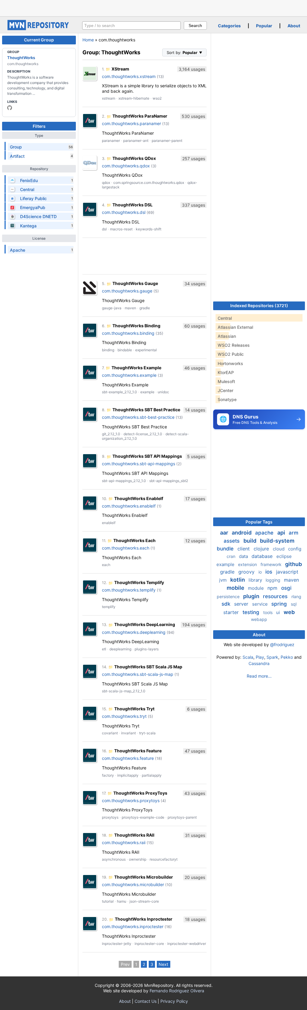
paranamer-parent (167, 140)
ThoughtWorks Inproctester (143, 919)
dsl (104, 229)
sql (294, 604)
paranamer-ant (135, 140)
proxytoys (110, 817)
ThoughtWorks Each (134, 540)
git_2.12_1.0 (111, 434)
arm (293, 533)
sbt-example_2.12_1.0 (119, 392)
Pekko (287, 657)
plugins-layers (147, 649)
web (289, 612)
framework (272, 564)
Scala (248, 657)
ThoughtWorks (21, 57)
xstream (108, 98)
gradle (144, 308)
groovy (247, 572)
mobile (236, 588)
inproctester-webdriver (186, 943)
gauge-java (111, 308)
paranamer (111, 140)
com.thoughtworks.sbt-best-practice (138, 417)
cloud (279, 549)
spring (279, 604)
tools (268, 612)
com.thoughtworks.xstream (129, 76)
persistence (229, 596)
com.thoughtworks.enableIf (129, 505)
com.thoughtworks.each (125, 547)
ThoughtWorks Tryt (134, 708)
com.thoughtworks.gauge (127, 290)
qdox (106, 182)
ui (278, 612)
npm (273, 588)
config (294, 549)
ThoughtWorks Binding (136, 325)
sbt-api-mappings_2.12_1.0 (124, 480)
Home (88, 39)
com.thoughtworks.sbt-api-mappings (138, 463)
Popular (264, 25)
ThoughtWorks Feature (138, 750)
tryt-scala (147, 733)
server (242, 604)
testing (252, 612)
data (244, 556)
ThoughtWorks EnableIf (138, 498)
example (147, 392)
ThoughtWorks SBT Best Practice (146, 409)
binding (108, 350)
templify (108, 606)
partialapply (152, 775)
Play (260, 657)
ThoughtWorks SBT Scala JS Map (148, 666)
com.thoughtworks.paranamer (131, 123)
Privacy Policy (174, 1001)
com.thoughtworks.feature (128, 758)
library (256, 580)
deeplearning (120, 649)
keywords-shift (148, 229)
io (260, 571)
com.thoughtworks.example (129, 375)
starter (231, 612)
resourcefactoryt (163, 859)
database (263, 556)
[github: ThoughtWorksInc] (9, 107)
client (244, 549)
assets (232, 541)
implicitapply (128, 775)
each (106, 564)
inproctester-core (149, 943)
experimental (146, 350)
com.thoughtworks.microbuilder (133, 884)
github (293, 564)
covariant (110, 733)
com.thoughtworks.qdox (126, 165)
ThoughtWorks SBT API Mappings (147, 456)
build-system (277, 541)
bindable (125, 350)
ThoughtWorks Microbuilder (143, 877)
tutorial (108, 901)
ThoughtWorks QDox (134, 158)
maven (130, 308)
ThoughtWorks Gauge (135, 283)
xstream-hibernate (133, 98)
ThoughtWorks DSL (132, 204)
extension (248, 564)
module (256, 588)
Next (163, 964)
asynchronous (114, 859)
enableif (108, 522)
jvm (223, 580)
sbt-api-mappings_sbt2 (168, 480)
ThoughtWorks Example (136, 367)
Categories (229, 25)
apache (265, 533)
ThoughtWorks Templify (139, 582)
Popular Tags (259, 521)
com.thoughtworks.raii (123, 842)
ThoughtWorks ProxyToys (140, 793)
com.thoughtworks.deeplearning (133, 632)
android (242, 532)
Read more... (259, 676)
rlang (296, 596)
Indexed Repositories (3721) (259, 305)
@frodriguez (282, 644)
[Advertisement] (153, 7)
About (294, 25)
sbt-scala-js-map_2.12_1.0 (123, 691)
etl (104, 649)
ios (269, 572)
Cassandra (259, 663)
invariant (128, 733)
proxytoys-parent (182, 817)
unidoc (163, 392)
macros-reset (121, 229)
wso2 (157, 98)
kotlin (238, 580)
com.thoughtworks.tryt (124, 716)
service (260, 604)
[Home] (38, 28)
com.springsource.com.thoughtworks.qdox (148, 182)
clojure (262, 549)
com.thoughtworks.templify (129, 589)
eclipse (284, 556)
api (281, 532)
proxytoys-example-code (143, 817)
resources (276, 596)
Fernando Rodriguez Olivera (177, 990)
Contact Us (145, 1001)
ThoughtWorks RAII (134, 835)
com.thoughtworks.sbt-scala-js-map (137, 674)
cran (232, 556)
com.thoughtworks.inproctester (132, 926)
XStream (120, 68)
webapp (259, 619)
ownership (137, 859)
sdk (227, 604)
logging (274, 580)
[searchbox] (131, 25)
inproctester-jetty (116, 943)
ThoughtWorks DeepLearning (144, 624)
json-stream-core (144, 901)
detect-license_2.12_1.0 (143, 434)
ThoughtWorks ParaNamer (139, 115)
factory (108, 775)
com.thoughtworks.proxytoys (130, 800)
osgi (286, 588)
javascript (287, 572)
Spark (272, 657)
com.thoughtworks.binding (128, 333)
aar (224, 532)
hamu (121, 901)
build (250, 541)
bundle (226, 549)
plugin (252, 596)
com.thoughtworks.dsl (123, 212)
